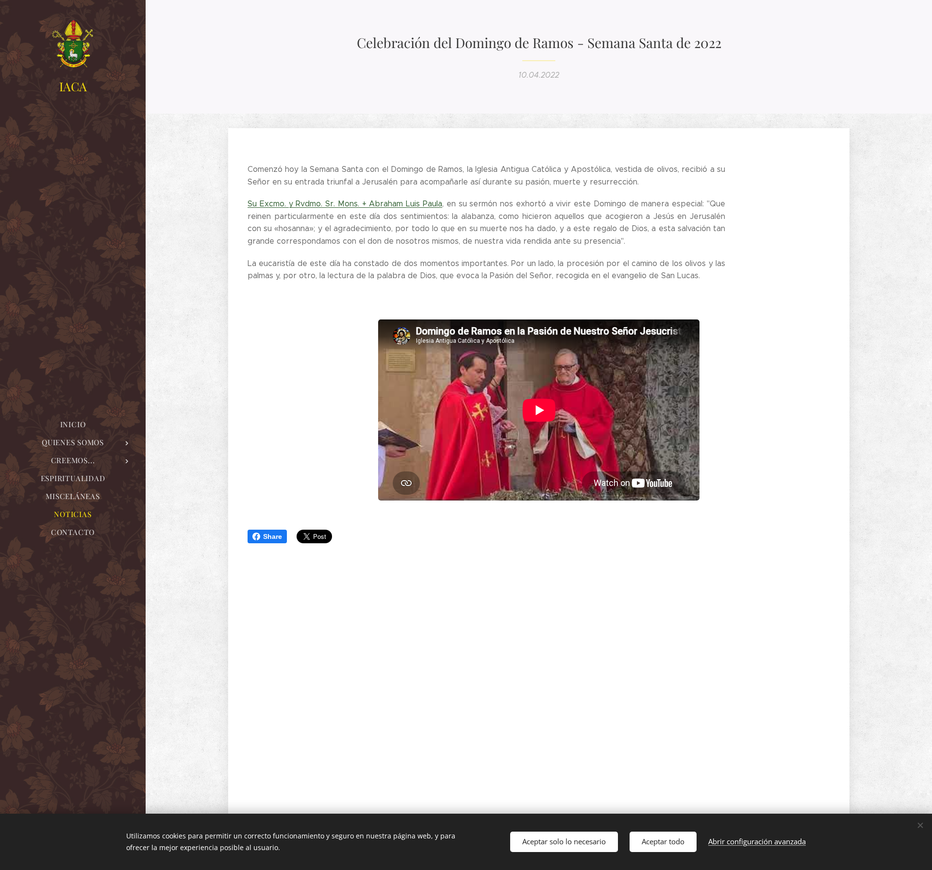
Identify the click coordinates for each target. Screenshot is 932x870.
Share (272, 536)
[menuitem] (73, 424)
